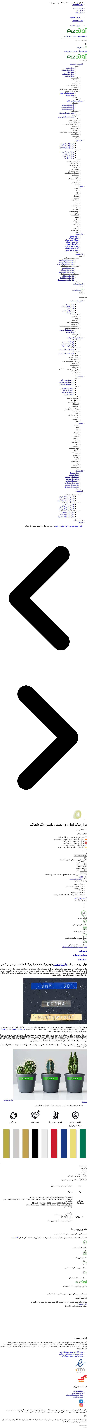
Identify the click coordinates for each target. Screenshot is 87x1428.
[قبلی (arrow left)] (86, 1427)
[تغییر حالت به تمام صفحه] (82, 1425)
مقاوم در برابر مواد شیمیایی (77, 1176)
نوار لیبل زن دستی (60, 526)
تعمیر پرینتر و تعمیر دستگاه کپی (72, 1356)
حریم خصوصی (77, 1393)
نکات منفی (83, 1178)
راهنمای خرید (78, 1391)
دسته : (84, 879)
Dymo (81, 877)
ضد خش (84, 1172)
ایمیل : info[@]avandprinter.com (76, 1306)
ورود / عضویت (75, 17)
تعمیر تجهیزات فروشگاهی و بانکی (71, 1354)
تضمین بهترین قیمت (80, 931)
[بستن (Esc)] (86, 1425)
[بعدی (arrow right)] (84, 1427)
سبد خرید (76, 290)
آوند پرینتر (37, 1410)
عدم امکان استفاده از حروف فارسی (74, 1180)
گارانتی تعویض (82, 918)
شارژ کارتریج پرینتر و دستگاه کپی (71, 1352)
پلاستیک (2, 1029)
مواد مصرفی (73, 526)
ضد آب (84, 1170)
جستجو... (84, 40)
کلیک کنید (15, 1237)
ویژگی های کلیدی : (80, 881)
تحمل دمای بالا (82, 1174)
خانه (81, 526)
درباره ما (80, 10)
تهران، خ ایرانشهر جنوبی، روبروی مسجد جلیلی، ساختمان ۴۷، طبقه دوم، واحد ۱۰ (59, 1302)
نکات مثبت (83, 1166)
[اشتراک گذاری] (84, 1425)
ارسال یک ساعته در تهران (78, 945)
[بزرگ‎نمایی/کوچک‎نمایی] (80, 1425)
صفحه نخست (78, 8)
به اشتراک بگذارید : (80, 900)
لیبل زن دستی (60, 964)
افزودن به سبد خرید (80, 855)
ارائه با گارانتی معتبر (80, 925)
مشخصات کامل (79, 898)
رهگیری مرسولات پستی (74, 1395)
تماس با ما (79, 12)
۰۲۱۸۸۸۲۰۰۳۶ (77, 5)
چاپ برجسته (82, 1168)
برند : (85, 877)
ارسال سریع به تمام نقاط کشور (76, 938)
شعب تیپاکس (78, 1397)
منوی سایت (83, 60)
